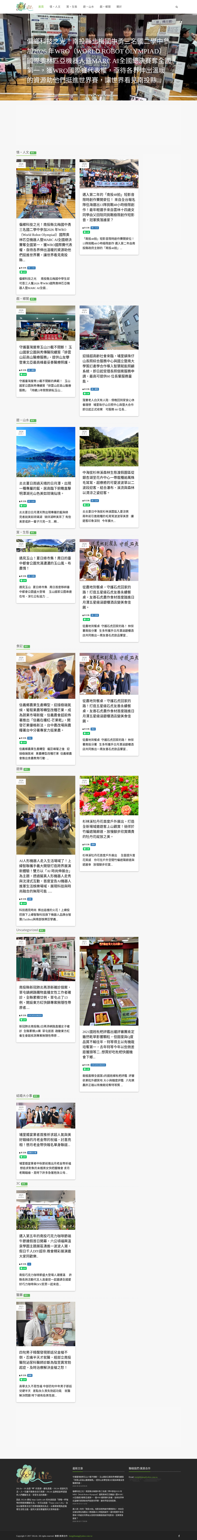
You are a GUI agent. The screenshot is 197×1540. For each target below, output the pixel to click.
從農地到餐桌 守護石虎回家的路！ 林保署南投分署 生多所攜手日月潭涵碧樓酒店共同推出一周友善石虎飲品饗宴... (108, 631)
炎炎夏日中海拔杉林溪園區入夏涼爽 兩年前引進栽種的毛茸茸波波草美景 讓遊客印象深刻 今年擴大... (108, 516)
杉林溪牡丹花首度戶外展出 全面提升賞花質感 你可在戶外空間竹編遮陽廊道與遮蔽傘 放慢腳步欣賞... (108, 860)
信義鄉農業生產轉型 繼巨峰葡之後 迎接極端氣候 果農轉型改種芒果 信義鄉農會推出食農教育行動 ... (45, 753)
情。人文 (55, 6)
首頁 (41, 6)
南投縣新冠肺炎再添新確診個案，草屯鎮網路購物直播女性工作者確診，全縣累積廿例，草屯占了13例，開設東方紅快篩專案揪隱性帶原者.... (45, 998)
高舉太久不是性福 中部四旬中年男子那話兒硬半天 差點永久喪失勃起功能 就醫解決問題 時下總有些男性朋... (45, 1391)
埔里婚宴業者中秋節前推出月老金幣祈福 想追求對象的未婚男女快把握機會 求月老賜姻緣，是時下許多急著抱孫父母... (45, 1168)
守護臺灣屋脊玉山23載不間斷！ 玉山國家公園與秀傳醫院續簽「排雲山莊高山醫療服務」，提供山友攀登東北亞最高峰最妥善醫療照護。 (98, 1480)
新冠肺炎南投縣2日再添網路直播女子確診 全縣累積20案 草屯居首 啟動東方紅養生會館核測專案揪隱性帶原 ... (44, 1031)
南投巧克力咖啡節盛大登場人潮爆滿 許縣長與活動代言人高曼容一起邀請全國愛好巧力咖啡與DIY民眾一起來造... (45, 1279)
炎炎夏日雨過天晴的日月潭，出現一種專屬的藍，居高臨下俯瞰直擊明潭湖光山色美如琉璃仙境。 (45, 488)
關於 (119, 6)
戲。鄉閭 (105, 6)
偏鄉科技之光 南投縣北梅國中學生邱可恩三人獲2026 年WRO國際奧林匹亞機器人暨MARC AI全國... (44, 283)
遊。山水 (88, 6)
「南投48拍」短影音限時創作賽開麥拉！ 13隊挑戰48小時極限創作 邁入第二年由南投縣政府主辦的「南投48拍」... (108, 243)
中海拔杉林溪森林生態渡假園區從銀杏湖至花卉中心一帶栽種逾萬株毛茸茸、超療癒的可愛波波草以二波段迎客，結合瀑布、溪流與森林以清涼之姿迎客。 (108, 483)
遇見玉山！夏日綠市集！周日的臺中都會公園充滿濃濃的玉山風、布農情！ (45, 563)
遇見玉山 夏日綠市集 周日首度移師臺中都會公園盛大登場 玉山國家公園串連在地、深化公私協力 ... (45, 592)
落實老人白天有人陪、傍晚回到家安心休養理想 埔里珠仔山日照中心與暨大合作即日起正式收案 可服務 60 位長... (108, 405)
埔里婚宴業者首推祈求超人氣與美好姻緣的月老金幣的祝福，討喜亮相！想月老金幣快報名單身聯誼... (45, 1140)
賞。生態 (71, 6)
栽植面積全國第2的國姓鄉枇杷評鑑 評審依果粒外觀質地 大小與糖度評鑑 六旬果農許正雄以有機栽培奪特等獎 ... (108, 1080)
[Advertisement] (98, 125)
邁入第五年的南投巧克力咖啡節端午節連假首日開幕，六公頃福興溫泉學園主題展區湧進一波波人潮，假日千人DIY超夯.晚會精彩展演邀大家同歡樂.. (45, 1246)
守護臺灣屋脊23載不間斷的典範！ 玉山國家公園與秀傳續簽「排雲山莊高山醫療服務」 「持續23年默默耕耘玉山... (45, 386)
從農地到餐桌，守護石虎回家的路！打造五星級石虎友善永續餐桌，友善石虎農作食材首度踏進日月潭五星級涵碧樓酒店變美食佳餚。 (108, 597)
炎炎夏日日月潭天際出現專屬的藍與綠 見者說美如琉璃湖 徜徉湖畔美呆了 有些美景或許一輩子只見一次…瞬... (45, 517)
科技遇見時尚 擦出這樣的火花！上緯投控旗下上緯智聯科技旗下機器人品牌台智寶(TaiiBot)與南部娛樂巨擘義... (45, 915)
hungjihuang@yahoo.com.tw (146, 1477)
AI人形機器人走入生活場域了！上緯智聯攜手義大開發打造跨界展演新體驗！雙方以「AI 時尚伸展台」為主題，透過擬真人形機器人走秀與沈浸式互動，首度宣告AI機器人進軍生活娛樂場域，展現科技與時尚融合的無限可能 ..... (45, 876)
